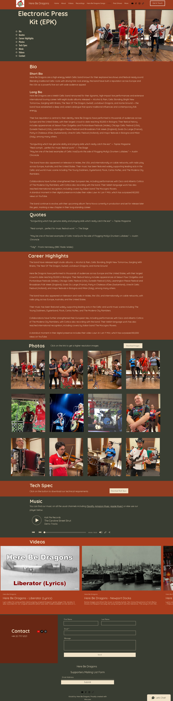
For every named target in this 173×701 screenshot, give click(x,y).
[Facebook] (136, 3)
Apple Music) (116, 506)
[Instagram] (139, 3)
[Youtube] (38, 631)
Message (67, 638)
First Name (68, 619)
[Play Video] (40, 568)
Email (66, 629)
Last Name (105, 619)
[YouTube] (132, 3)
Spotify (90, 506)
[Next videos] (170, 567)
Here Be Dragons (39, 3)
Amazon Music (102, 506)
